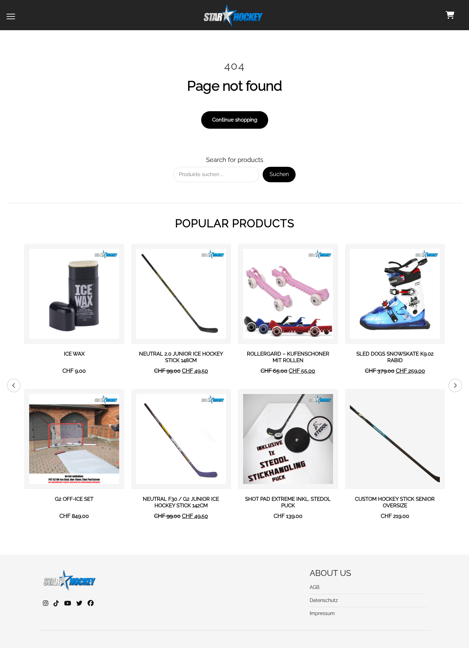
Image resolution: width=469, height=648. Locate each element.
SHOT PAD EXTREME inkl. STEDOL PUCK (288, 502)
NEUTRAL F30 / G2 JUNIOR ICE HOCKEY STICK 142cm (181, 502)
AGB (314, 587)
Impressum (322, 613)
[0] (450, 15)
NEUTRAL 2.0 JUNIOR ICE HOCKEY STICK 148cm (181, 357)
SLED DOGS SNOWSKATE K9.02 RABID (395, 357)
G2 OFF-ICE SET (74, 499)
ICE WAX (74, 354)
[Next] (455, 385)
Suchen (279, 174)
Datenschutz (324, 600)
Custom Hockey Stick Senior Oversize (395, 502)
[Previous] (14, 385)
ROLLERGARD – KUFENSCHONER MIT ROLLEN (288, 357)
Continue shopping (234, 120)
